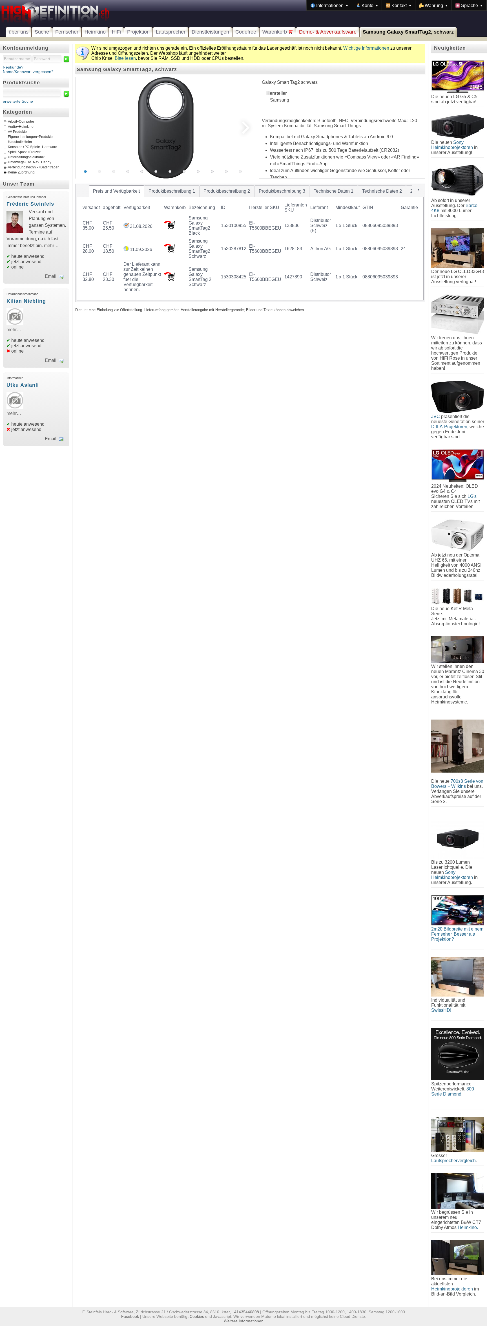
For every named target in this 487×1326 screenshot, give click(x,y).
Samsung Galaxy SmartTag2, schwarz (408, 32)
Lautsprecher (170, 32)
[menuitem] (329, 5)
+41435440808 (245, 1312)
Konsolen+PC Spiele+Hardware (32, 147)
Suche (42, 32)
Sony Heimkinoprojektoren (452, 145)
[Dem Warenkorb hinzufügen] (169, 227)
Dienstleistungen (210, 32)
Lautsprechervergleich (453, 1160)
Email (50, 276)
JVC (435, 416)
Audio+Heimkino (21, 127)
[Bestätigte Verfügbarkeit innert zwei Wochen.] (126, 249)
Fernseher (66, 32)
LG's (472, 496)
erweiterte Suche (18, 101)
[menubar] (396, 5)
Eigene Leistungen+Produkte (30, 137)
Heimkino (95, 32)
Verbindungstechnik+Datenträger (33, 167)
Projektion (138, 32)
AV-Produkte (17, 132)
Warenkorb (275, 32)
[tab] (116, 191)
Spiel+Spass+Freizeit (24, 152)
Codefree (245, 32)
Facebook (130, 1316)
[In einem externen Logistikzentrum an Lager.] (126, 226)
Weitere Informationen (244, 1321)
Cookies (197, 1316)
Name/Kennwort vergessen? (28, 71)
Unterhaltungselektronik (26, 157)
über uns (18, 32)
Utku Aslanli (22, 385)
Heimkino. (468, 1227)
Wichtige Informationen (366, 48)
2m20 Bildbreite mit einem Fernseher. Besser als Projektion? (457, 934)
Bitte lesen (125, 58)
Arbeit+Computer (21, 122)
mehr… (51, 245)
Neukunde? (13, 67)
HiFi (116, 32)
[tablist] (250, 243)
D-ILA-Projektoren (449, 426)
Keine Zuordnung (21, 172)
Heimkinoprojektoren (452, 1289)
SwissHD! (441, 1010)
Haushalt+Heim (20, 142)
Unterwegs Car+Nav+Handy (29, 162)
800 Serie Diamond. (452, 1091)
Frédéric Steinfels (30, 204)
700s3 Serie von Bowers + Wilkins (457, 784)
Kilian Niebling (26, 301)
